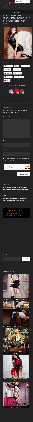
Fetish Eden (14, 3)
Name (5, 141)
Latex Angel (17, 15)
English (20, 1)
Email (5, 150)
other (7, 100)
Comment (6, 117)
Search (5, 255)
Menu (17, 12)
